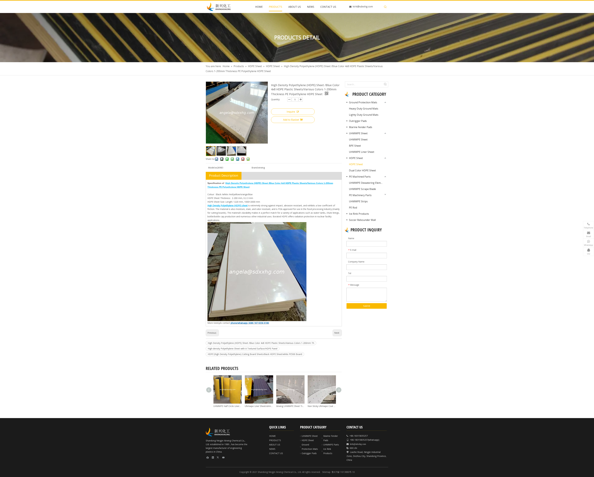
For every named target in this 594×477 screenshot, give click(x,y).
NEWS (272, 448)
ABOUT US (274, 444)
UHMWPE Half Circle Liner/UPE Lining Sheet (227, 406)
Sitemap (326, 472)
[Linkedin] (213, 457)
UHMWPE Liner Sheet (361, 152)
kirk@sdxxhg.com (363, 6)
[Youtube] (223, 457)
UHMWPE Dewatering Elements (367, 183)
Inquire (291, 111)
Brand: (255, 167)
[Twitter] (218, 457)
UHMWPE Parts (331, 444)
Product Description (223, 175)
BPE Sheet (355, 145)
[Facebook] (208, 457)
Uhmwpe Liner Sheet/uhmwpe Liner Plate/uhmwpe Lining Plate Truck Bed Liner (258, 406)
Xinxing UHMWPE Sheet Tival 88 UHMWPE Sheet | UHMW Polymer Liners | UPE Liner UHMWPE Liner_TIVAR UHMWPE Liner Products (289, 406)
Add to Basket (291, 119)
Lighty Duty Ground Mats (363, 114)
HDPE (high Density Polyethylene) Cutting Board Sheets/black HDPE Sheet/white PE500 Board (255, 354)
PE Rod (353, 207)
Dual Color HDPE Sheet (362, 170)
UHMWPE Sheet (358, 133)
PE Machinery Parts (360, 195)
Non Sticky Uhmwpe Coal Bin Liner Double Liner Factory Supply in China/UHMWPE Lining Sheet (321, 406)
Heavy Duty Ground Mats (363, 108)
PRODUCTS (275, 440)
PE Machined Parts (360, 176)
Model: (211, 167)
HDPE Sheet (356, 158)
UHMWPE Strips (358, 201)
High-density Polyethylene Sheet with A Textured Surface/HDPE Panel (242, 348)
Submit (366, 305)
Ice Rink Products (359, 213)
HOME (272, 435)
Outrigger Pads (358, 121)
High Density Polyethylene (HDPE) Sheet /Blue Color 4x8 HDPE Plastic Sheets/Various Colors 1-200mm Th (261, 343)
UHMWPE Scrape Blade (362, 189)
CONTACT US (276, 453)
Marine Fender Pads (360, 127)
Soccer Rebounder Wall (362, 220)
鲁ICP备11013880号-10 (343, 472)
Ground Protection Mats (363, 102)
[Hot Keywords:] (385, 7)
